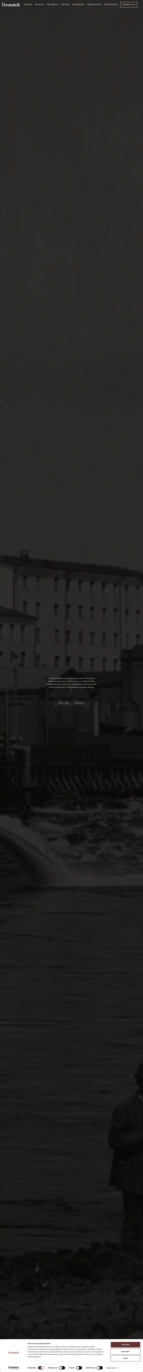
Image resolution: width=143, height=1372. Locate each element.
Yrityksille (52, 4)
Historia (65, 4)
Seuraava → (81, 703)
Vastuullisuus (94, 4)
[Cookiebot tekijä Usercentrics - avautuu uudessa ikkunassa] (13, 1367)
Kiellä (125, 1358)
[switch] (62, 1367)
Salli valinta (125, 1351)
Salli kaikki (125, 1345)
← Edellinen (62, 703)
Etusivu (28, 4)
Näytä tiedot (111, 1368)
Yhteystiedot (111, 4)
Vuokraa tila (128, 4)
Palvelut (39, 4)
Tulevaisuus (78, 4)
